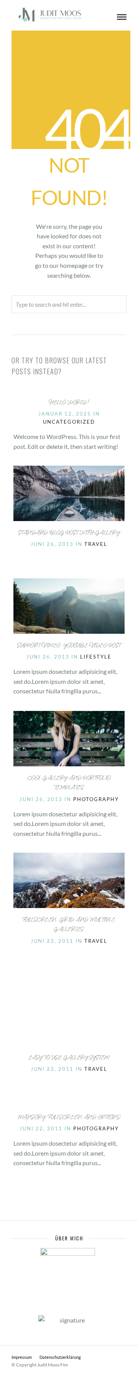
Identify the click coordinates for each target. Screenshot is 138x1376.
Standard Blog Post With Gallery (69, 533)
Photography (96, 799)
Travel (95, 544)
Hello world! (69, 403)
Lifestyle (96, 657)
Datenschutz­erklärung (60, 1357)
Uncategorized (69, 422)
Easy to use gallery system (69, 1058)
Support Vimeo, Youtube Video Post (69, 646)
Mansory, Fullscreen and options (69, 1118)
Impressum (22, 1357)
